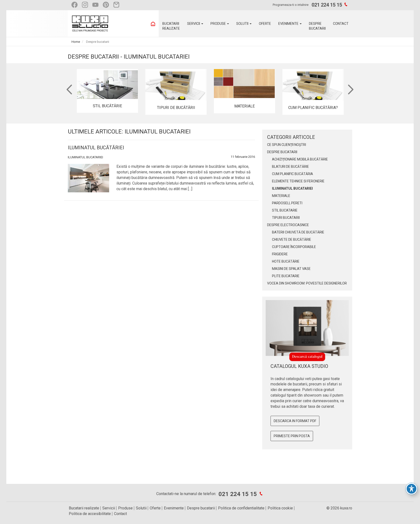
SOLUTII (242, 24)
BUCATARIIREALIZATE (171, 26)
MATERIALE (281, 196)
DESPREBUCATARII (317, 26)
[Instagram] (86, 5)
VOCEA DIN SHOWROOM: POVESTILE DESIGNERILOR (307, 283)
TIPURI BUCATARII (286, 218)
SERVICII (194, 24)
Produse (125, 508)
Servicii (108, 508)
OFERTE (265, 24)
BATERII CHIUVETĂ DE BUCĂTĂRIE (298, 232)
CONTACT (341, 24)
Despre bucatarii (201, 508)
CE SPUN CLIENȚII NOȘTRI (286, 145)
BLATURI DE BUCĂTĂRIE (290, 167)
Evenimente (174, 508)
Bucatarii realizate (84, 508)
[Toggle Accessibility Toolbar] (411, 489)
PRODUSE (218, 24)
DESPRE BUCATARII (282, 152)
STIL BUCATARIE (285, 210)
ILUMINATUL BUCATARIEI (85, 157)
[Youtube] (96, 5)
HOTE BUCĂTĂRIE (285, 261)
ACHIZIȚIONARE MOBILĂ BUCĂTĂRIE (300, 159)
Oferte (155, 508)
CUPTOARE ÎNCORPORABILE (294, 247)
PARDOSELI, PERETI (287, 203)
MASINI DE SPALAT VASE (291, 269)
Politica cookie (280, 508)
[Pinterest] (107, 5)
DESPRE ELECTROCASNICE (288, 225)
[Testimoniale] (117, 5)
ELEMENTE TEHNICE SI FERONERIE (298, 181)
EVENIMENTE (288, 24)
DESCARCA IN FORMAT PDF (295, 421)
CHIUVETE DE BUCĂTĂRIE (291, 239)
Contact (120, 513)
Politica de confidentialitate (241, 508)
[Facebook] (75, 5)
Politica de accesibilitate (90, 513)
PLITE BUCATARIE (285, 276)
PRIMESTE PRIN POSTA (292, 436)
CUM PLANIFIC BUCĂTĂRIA (292, 174)
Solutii (141, 508)
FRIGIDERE (280, 254)
